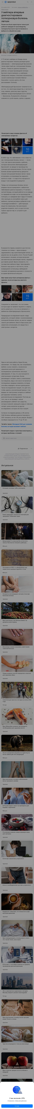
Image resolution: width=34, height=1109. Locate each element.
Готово (17, 1106)
